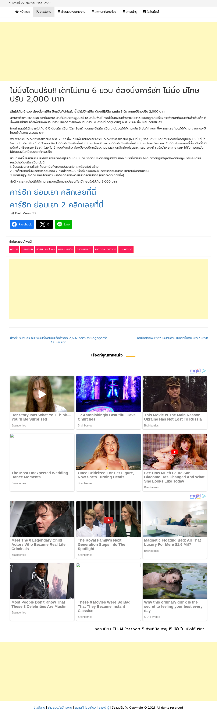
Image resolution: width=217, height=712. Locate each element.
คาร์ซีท (14, 249)
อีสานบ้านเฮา (84, 249)
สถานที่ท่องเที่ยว (105, 12)
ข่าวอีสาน (45, 12)
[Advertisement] (108, 51)
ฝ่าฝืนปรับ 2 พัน (45, 249)
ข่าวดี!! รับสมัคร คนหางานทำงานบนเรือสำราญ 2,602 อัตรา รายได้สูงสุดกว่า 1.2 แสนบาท (58, 340)
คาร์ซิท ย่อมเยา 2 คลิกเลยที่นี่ (56, 205)
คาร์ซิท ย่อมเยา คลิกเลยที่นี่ (53, 192)
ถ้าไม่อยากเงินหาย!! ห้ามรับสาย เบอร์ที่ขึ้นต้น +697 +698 (172, 338)
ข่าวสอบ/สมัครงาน (72, 12)
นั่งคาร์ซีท (27, 249)
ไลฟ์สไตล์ (152, 12)
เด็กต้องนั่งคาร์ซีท (105, 249)
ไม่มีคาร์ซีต (126, 249)
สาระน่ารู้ (131, 12)
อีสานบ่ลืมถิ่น (65, 249)
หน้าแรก (24, 12)
